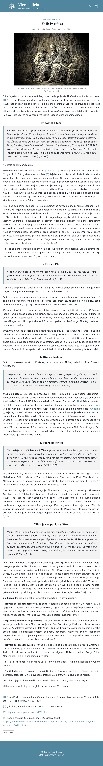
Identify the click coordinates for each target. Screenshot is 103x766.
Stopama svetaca (51, 19)
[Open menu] (95, 6)
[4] (77, 401)
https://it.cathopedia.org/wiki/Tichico (27, 712)
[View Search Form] (90, 6)
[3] (47, 174)
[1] (4, 100)
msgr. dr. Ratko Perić (41, 29)
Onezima (95, 408)
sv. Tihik (8, 733)
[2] (78, 107)
